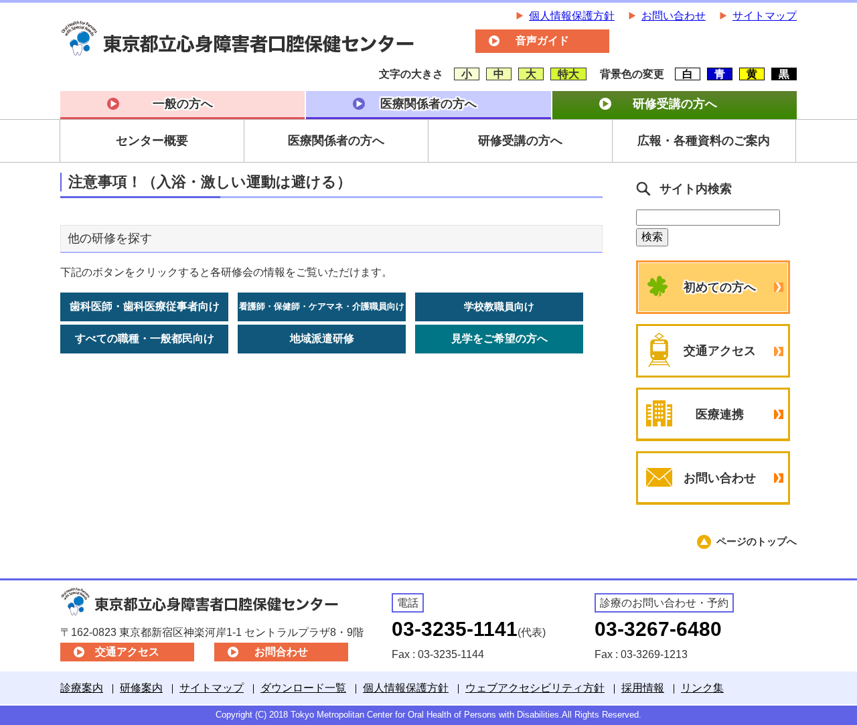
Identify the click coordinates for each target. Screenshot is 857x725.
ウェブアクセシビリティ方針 (535, 688)
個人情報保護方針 (572, 15)
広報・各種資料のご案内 (703, 140)
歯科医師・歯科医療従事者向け (145, 306)
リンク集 (702, 688)
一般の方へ (183, 103)
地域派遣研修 (322, 338)
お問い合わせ (673, 15)
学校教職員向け (499, 306)
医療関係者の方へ (428, 103)
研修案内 (141, 688)
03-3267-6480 (658, 629)
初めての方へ (720, 287)
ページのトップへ (756, 541)
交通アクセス (720, 350)
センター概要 (152, 140)
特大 (568, 74)
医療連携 (720, 414)
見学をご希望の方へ (499, 338)
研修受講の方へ (675, 103)
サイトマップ (764, 15)
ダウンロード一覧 (303, 688)
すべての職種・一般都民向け (144, 338)
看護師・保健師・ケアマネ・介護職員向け (321, 306)
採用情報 (642, 688)
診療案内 (81, 688)
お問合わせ (281, 651)
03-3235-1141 (455, 629)
